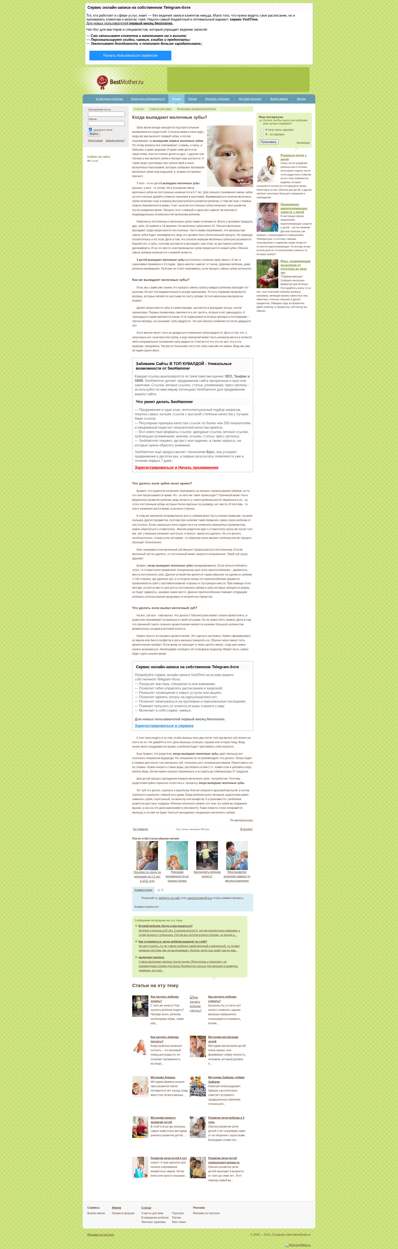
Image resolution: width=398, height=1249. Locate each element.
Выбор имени (279, 99)
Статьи (138, 109)
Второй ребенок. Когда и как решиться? (166, 926)
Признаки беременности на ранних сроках (177, 876)
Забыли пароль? (115, 140)
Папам (192, 99)
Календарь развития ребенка (196, 109)
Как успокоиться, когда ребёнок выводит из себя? (173, 941)
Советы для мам (160, 109)
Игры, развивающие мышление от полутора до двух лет (295, 266)
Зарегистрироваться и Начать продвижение (176, 467)
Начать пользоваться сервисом (130, 55)
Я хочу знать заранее (279, 129)
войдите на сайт (169, 898)
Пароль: (92, 119)
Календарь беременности (148, 99)
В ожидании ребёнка (109, 99)
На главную (140, 829)
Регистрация (95, 140)
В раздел (246, 829)
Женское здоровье (217, 99)
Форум (301, 99)
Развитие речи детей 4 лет (169, 1158)
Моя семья (179, 1222)
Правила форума (123, 1213)
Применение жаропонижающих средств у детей (294, 208)
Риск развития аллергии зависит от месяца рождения (237, 876)
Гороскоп (178, 1213)
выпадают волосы (151, 957)
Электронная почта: (99, 109)
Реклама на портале (206, 1213)
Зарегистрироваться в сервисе (164, 726)
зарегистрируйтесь (199, 898)
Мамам (176, 99)
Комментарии (143, 890)
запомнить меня (102, 129)
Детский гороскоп (250, 99)
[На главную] (104, 93)
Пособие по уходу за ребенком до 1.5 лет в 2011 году (147, 877)
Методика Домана (163, 1077)
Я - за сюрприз (275, 134)
